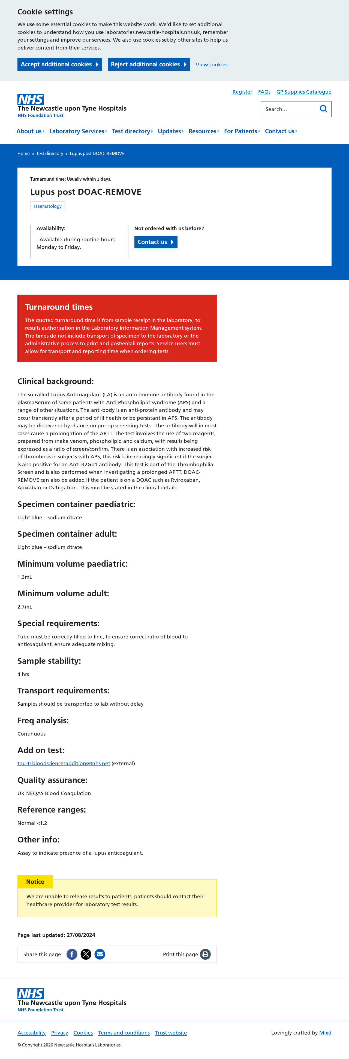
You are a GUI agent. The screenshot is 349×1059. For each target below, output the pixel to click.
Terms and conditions (124, 1033)
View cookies (211, 64)
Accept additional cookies (56, 64)
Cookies (83, 1033)
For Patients (240, 131)
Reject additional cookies (145, 64)
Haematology (48, 206)
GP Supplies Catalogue (304, 92)
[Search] (323, 108)
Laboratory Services (76, 131)
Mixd (325, 1033)
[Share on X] (85, 954)
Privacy (59, 1033)
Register (242, 92)
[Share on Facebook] (72, 954)
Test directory (131, 131)
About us (29, 131)
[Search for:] (288, 109)
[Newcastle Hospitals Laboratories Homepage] (72, 105)
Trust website (171, 1033)
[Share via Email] (99, 954)
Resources (202, 131)
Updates (169, 131)
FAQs (264, 92)
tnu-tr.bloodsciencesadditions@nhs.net (63, 763)
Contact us (279, 131)
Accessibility (31, 1033)
